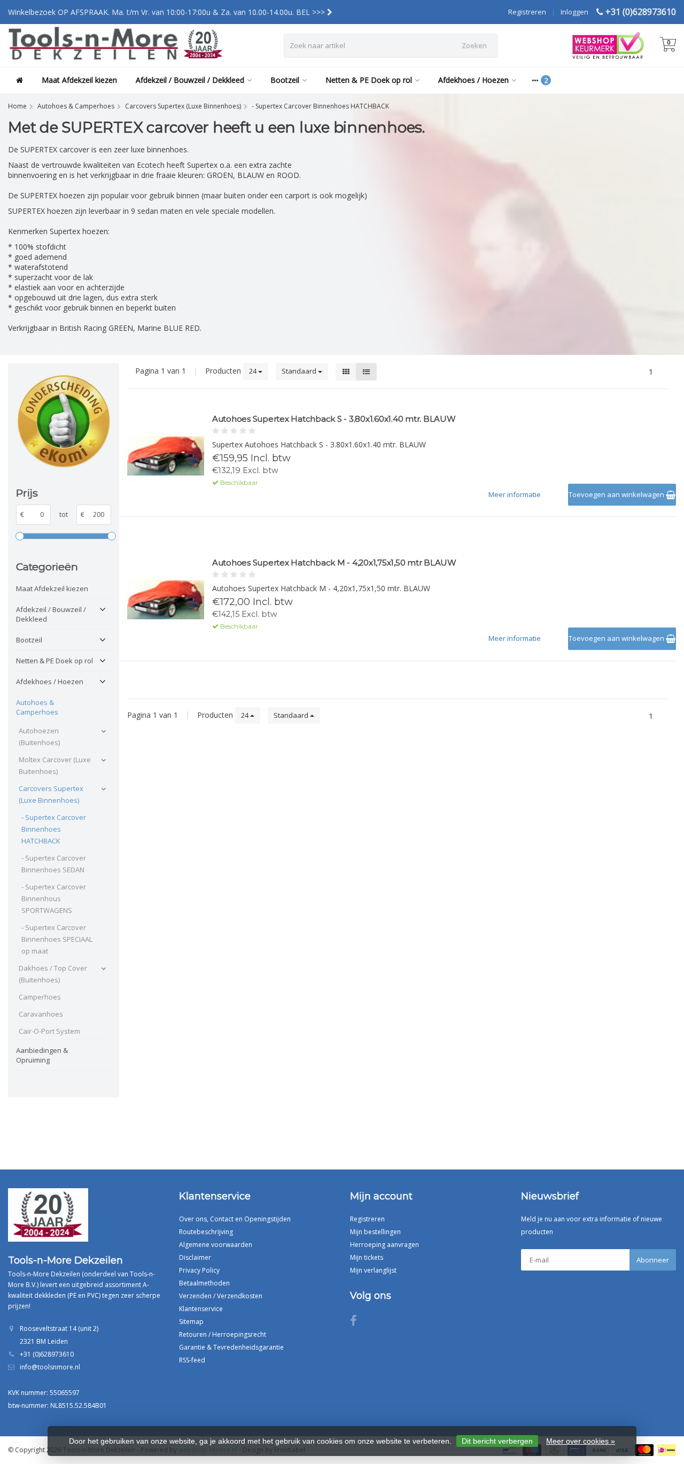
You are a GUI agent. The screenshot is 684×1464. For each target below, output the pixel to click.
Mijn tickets (366, 1257)
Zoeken (474, 45)
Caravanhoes (41, 1014)
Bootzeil (284, 80)
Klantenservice (201, 1308)
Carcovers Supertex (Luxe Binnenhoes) (51, 794)
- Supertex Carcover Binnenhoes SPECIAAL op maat (56, 939)
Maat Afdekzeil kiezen (79, 80)
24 (253, 371)
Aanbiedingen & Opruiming (42, 1055)
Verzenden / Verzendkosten (220, 1295)
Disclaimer (195, 1257)
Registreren (527, 12)
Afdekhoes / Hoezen (473, 80)
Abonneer (652, 1260)
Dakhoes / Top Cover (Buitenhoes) (53, 974)
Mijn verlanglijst (373, 1270)
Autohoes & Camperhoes (37, 707)
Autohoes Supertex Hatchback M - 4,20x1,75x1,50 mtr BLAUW (334, 562)
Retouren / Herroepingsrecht (222, 1334)
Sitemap (191, 1321)
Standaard (300, 371)
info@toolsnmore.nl (50, 1367)
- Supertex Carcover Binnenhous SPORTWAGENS (53, 898)
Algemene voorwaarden (215, 1244)
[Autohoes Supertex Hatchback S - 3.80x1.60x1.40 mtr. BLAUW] (165, 456)
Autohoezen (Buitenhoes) (39, 736)
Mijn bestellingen (375, 1231)
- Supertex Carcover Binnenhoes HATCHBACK (53, 829)
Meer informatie (514, 494)
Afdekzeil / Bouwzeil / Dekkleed (190, 80)
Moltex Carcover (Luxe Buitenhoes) (55, 765)
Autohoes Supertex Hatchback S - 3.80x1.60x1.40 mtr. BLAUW (334, 419)
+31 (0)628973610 (640, 12)
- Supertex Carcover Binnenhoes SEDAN (53, 863)
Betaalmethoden (204, 1283)
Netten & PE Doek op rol (368, 80)
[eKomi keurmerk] (63, 421)
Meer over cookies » (580, 1441)
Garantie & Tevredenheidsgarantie (231, 1347)
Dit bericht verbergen (497, 1441)
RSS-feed (192, 1360)
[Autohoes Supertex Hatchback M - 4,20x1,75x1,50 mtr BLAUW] (165, 600)
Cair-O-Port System (49, 1031)
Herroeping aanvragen (384, 1244)
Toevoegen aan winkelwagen (617, 494)
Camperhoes (40, 997)
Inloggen (574, 12)
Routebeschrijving (206, 1231)
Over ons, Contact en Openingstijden (235, 1218)
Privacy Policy (199, 1270)
